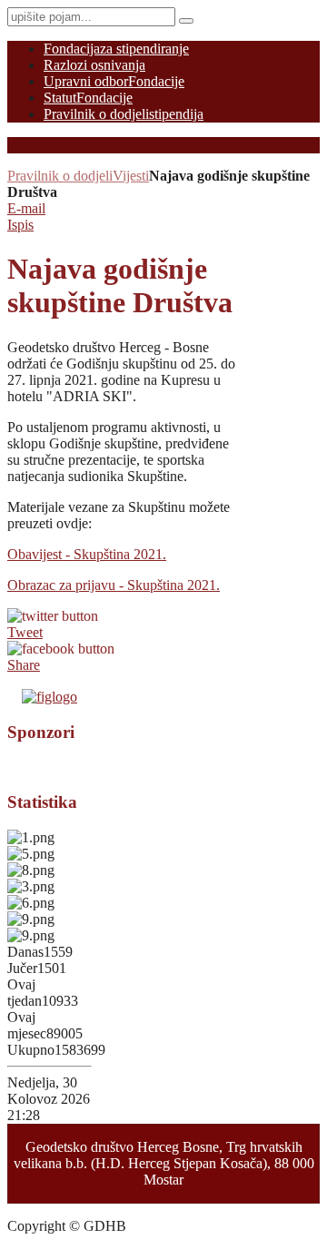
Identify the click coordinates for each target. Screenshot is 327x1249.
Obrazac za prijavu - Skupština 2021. (113, 585)
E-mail (26, 208)
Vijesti (131, 175)
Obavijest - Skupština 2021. (86, 554)
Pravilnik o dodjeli (60, 175)
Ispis (20, 224)
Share (23, 665)
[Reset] (186, 21)
